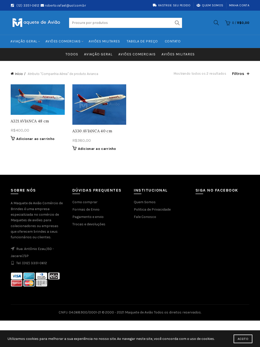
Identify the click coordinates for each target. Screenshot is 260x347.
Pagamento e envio (88, 217)
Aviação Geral (23, 41)
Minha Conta (239, 5)
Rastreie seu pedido (174, 5)
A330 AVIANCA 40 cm (92, 131)
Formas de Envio (86, 209)
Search (177, 23)
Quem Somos (145, 202)
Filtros (238, 73)
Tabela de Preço (142, 41)
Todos (72, 54)
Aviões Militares (104, 41)
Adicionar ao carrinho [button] (35, 139)
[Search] (216, 22)
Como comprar (85, 202)
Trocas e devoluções (88, 224)
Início (19, 74)
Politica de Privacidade (152, 209)
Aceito (243, 339)
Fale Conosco (145, 217)
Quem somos (212, 5)
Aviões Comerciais (63, 41)
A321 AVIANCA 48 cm (30, 121)
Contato (173, 41)
